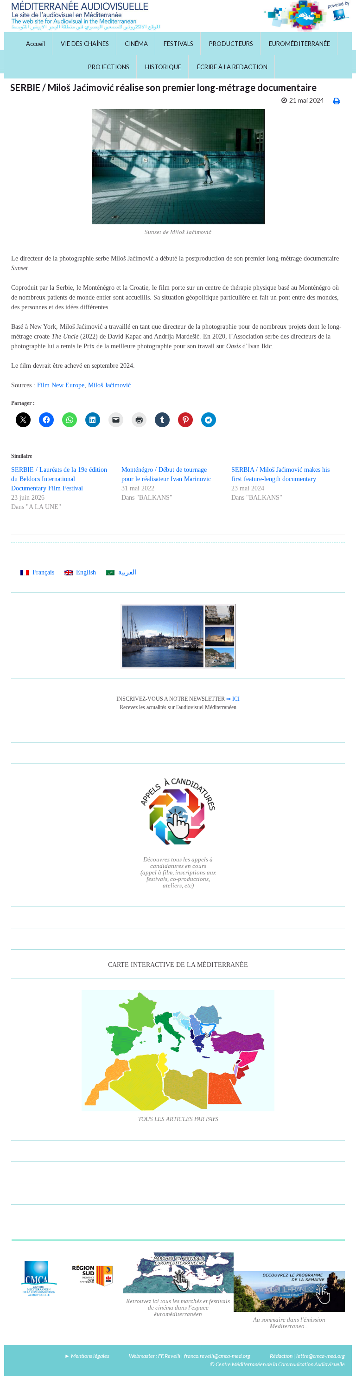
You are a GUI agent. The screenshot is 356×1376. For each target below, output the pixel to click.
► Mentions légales (86, 1355)
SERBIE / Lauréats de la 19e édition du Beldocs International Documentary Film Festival (59, 479)
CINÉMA (136, 43)
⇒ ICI (233, 699)
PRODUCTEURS (231, 43)
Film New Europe (60, 385)
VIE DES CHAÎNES (85, 43)
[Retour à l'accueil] (178, 16)
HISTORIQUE (163, 67)
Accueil (35, 43)
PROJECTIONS (108, 67)
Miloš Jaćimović (109, 385)
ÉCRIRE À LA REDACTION (232, 67)
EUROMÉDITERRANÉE (299, 43)
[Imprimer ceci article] (336, 100)
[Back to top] (335, 1355)
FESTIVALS (178, 43)
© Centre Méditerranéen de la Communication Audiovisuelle (277, 1364)
